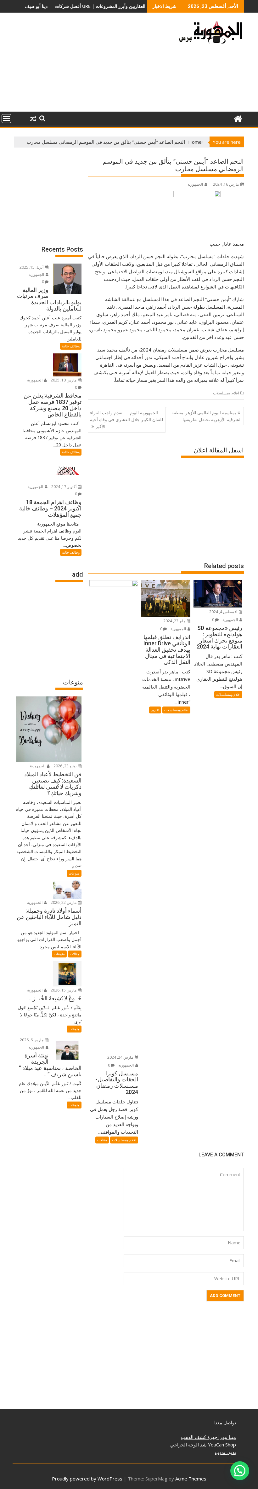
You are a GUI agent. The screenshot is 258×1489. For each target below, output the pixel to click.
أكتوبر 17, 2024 (64, 486)
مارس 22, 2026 (64, 902)
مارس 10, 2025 (64, 380)
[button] (239, 1470)
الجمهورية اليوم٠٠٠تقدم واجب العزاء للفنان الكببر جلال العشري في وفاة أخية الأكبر (126, 420)
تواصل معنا (225, 1422)
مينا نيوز (227, 1437)
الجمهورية (195, 184)
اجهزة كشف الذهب (200, 1437)
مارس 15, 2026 (64, 990)
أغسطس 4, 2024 (223, 611)
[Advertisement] (92, 64)
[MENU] (6, 118)
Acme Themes (190, 1478)
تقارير (155, 709)
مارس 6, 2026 (32, 1040)
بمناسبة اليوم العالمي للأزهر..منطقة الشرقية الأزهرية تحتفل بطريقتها (206, 416)
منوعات (74, 873)
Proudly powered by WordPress (87, 1478)
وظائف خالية (71, 346)
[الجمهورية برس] (237, 118)
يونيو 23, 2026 (65, 766)
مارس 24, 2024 (120, 1057)
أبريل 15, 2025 (32, 267)
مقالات (102, 1139)
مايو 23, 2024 (174, 621)
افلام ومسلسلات (226, 393)
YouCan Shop (221, 1444)
